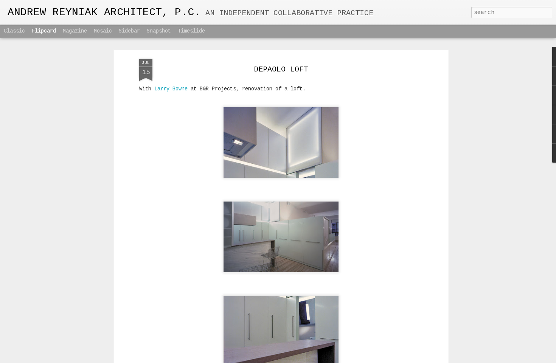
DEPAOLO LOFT (281, 69)
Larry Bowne (171, 89)
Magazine (75, 31)
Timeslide (191, 31)
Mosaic (103, 31)
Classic (14, 31)
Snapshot (159, 31)
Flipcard (44, 31)
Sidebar (129, 31)
